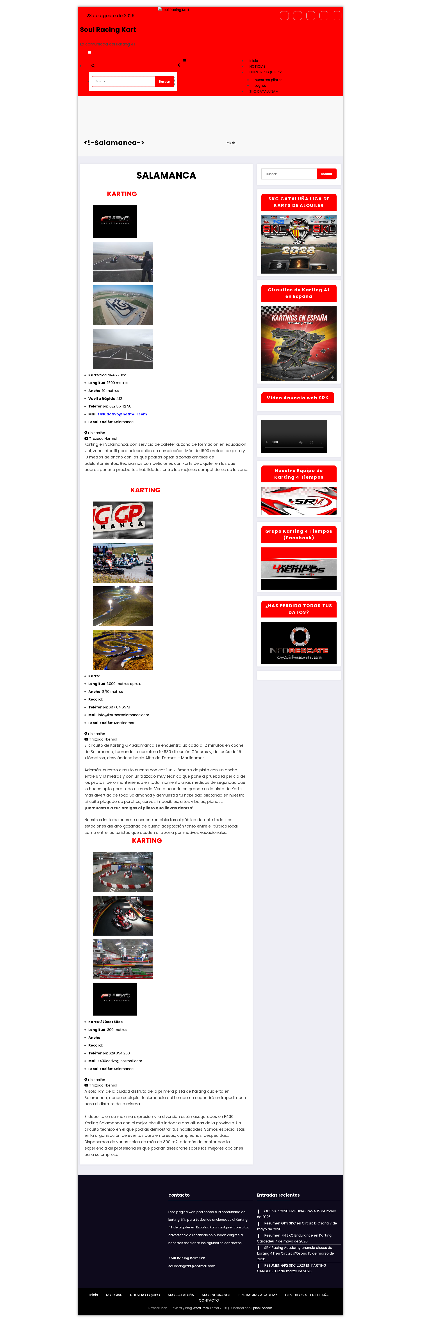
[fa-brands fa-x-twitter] (297, 15)
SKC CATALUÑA (262, 91)
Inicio (253, 60)
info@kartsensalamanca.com (123, 714)
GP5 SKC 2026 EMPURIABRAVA (290, 1211)
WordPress (201, 1308)
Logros (260, 85)
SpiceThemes (262, 1308)
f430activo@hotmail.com (122, 414)
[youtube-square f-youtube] (337, 15)
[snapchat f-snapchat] (310, 15)
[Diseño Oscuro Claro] (179, 65)
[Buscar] (93, 65)
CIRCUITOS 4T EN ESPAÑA (307, 1294)
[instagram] (323, 15)
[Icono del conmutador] (184, 60)
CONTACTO (209, 1300)
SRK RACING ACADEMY (258, 1294)
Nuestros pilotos (268, 79)
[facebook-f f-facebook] (284, 15)
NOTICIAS (257, 66)
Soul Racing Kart (108, 29)
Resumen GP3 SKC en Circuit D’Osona (296, 1223)
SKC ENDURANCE (216, 1294)
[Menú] (89, 52)
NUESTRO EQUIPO (264, 72)
